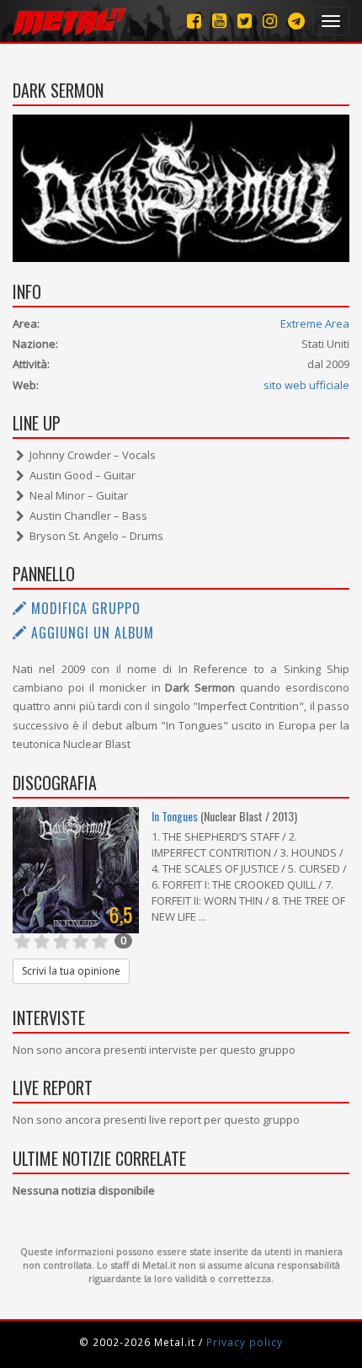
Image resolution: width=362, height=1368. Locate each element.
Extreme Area (314, 323)
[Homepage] (69, 21)
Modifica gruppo (84, 608)
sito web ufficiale (306, 385)
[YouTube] (219, 20)
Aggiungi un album (90, 633)
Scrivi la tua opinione (71, 971)
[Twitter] (244, 20)
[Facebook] (194, 20)
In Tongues (175, 816)
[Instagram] (296, 20)
